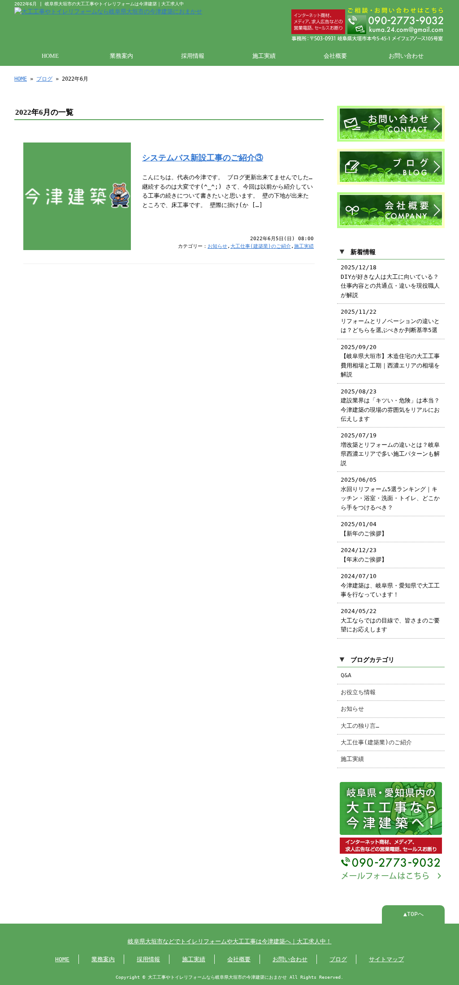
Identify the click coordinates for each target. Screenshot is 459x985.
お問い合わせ (406, 56)
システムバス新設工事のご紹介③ (202, 157)
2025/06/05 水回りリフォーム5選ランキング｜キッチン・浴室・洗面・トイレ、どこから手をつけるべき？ (390, 493)
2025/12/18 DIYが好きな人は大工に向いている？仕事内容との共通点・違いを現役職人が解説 (390, 281)
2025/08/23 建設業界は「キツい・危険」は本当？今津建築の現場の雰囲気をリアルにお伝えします (390, 405)
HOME (50, 56)
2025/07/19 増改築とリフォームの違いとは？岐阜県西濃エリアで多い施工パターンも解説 (390, 449)
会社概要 (335, 56)
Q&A (346, 675)
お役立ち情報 (358, 692)
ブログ (44, 79)
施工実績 (264, 56)
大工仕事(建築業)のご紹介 (260, 246)
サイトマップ (386, 959)
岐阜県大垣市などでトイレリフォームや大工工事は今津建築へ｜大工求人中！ (230, 941)
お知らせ (217, 246)
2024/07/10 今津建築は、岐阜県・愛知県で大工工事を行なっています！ (390, 585)
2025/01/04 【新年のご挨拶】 (364, 528)
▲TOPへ (413, 914)
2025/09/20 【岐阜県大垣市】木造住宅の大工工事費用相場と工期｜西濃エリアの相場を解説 (390, 361)
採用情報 (192, 56)
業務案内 (121, 56)
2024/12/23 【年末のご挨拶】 (364, 554)
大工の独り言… (360, 725)
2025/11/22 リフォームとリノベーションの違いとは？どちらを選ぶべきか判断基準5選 (390, 320)
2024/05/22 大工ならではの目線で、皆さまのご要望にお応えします (390, 620)
